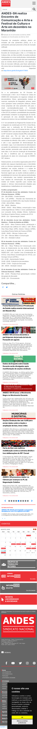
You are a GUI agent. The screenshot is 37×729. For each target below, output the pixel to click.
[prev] (33, 529)
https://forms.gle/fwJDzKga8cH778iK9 (16, 70)
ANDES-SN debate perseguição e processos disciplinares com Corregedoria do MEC (17, 510)
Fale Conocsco (6, 722)
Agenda (4, 712)
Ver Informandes (30, 590)
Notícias (4, 715)
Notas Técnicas (7, 718)
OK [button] (22, 717)
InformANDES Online (7, 674)
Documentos (6, 692)
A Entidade (5, 681)
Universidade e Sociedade (8, 677)
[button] (3, 518)
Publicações (5, 675)
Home (4, 670)
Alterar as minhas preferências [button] (22, 722)
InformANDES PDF (6, 672)
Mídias (4, 701)
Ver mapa (22, 643)
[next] (35, 529)
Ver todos (32, 578)
